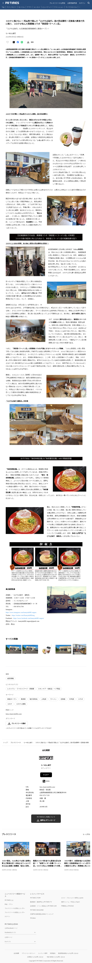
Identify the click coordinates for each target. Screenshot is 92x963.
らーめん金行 (28, 742)
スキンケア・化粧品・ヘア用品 (49, 689)
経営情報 (10, 678)
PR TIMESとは (9, 900)
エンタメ (37, 7)
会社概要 (16, 953)
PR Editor (33, 918)
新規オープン (12, 699)
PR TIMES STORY (35, 898)
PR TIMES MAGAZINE (37, 910)
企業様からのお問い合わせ (35, 957)
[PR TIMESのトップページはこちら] (12, 3)
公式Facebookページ (11, 928)
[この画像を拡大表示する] (13, 649)
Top (3, 7)
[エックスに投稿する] (14, 42)
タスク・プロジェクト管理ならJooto (72, 898)
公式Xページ (8, 937)
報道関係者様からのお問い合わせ (68, 953)
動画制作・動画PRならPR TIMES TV (41, 902)
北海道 (63, 699)
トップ (5, 742)
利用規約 (52, 953)
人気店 (44, 699)
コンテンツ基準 (42, 953)
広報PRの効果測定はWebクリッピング (41, 914)
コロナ (9, 704)
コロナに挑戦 (21, 704)
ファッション (59, 7)
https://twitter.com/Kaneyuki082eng (23, 615)
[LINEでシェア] (22, 42)
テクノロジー (11, 7)
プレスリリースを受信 (57, 3)
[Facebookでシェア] (18, 42)
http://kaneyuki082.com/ (47, 787)
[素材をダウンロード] (28, 42)
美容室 (23, 699)
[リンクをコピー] (32, 42)
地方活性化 (33, 699)
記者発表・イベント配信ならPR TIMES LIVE (43, 906)
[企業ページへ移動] (46, 758)
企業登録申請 (72, 3)
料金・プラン (9, 904)
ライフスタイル (71, 7)
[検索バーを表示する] (88, 3)
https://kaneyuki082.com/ (14, 714)
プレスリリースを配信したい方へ (15, 912)
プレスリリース (16, 742)
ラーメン (53, 699)
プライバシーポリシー (28, 953)
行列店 (71, 699)
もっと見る (86, 834)
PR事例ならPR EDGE (67, 906)
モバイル (21, 7)
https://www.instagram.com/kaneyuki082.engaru (21, 612)
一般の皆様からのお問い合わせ (55, 957)
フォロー (46, 775)
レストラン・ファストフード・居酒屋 (20, 689)
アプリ (29, 7)
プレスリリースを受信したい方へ (15, 908)
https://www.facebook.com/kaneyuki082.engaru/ (28, 618)
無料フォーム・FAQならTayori (70, 902)
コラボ (80, 699)
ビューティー (47, 7)
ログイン (82, 3)
